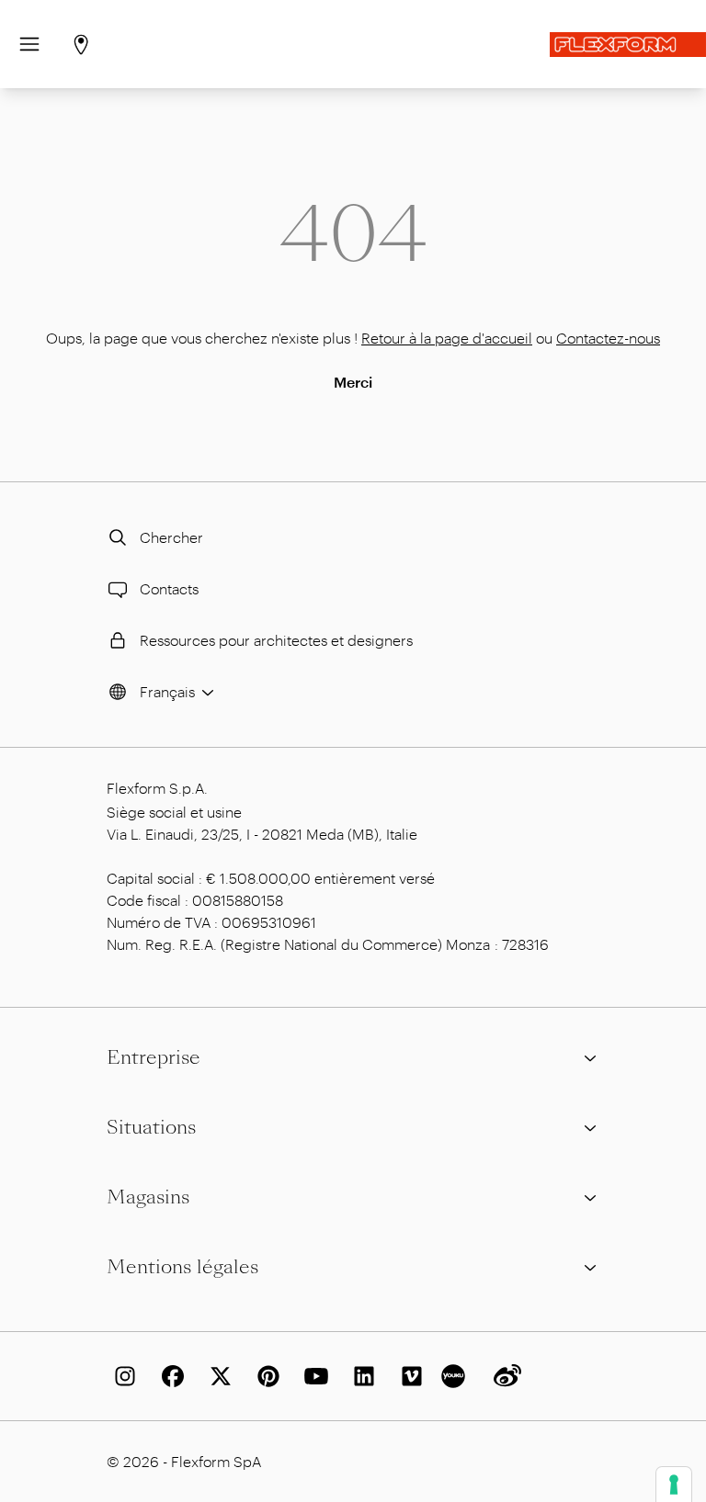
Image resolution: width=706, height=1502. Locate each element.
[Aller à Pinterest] (264, 1376)
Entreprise (153, 1057)
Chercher (171, 537)
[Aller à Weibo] (503, 1376)
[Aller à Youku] (456, 1376)
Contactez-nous (608, 337)
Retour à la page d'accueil (446, 337)
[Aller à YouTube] (312, 1376)
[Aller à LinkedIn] (360, 1376)
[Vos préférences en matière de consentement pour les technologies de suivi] (673, 1484)
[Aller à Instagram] (121, 1376)
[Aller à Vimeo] (408, 1376)
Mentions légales (182, 1267)
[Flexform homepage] (628, 44)
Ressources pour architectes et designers (276, 640)
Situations (151, 1127)
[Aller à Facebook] (169, 1376)
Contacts (169, 588)
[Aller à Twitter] (217, 1376)
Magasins (148, 1197)
